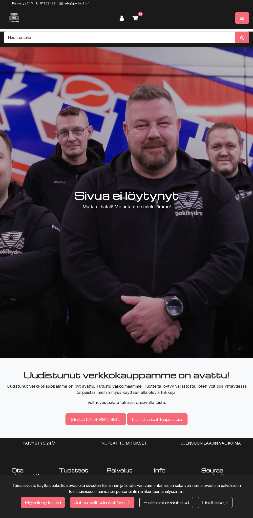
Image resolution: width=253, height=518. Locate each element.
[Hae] (242, 37)
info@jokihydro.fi (76, 3)
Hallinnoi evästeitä (166, 502)
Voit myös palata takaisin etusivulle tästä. (126, 402)
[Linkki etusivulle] (14, 18)
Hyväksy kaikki (43, 502)
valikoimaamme (127, 386)
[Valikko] (242, 18)
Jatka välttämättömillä (102, 502)
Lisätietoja (215, 502)
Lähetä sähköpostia (157, 419)
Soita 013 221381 (96, 419)
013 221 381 (48, 3)
